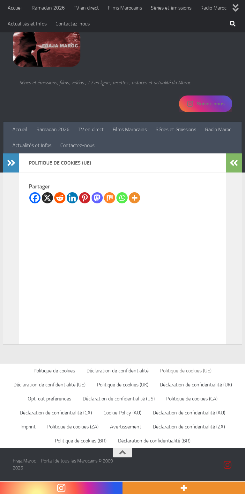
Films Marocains (125, 8)
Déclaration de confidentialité (117, 371)
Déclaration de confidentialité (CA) (56, 413)
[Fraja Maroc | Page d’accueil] (46, 48)
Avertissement (125, 427)
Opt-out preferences (49, 399)
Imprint (28, 427)
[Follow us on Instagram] (227, 465)
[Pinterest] (84, 197)
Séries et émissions (171, 8)
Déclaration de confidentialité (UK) (196, 385)
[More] (134, 197)
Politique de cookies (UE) (186, 371)
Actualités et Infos (27, 24)
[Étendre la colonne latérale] (11, 163)
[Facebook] (35, 197)
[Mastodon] (97, 197)
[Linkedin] (72, 197)
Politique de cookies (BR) (81, 441)
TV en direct (86, 8)
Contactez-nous (73, 24)
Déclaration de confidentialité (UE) (49, 385)
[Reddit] (59, 197)
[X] (47, 197)
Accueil (15, 8)
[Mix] (109, 197)
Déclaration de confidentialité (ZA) (189, 427)
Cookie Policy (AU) (122, 413)
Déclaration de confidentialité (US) (119, 399)
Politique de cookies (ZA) (73, 427)
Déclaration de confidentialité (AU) (189, 413)
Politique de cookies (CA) (192, 399)
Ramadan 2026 (48, 8)
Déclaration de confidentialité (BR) (154, 441)
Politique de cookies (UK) (122, 385)
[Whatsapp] (122, 197)
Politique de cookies (54, 371)
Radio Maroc (213, 8)
